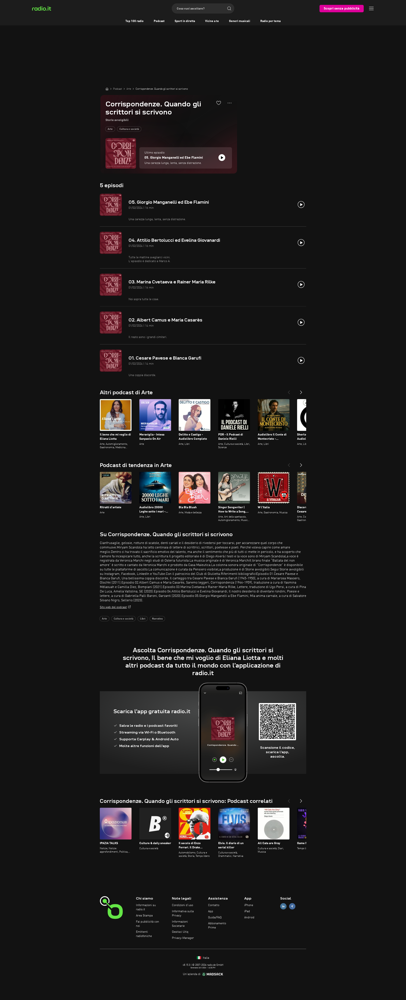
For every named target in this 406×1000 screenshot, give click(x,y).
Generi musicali (239, 21)
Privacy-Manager (183, 938)
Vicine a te (212, 21)
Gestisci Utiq (180, 931)
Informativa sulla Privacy (183, 913)
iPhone (248, 905)
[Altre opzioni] (229, 103)
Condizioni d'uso (182, 905)
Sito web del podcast (113, 607)
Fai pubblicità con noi (147, 923)
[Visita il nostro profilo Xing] (292, 906)
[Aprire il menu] (371, 8)
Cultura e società (129, 129)
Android (249, 917)
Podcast (159, 21)
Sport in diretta (185, 21)
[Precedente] (289, 391)
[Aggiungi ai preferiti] (218, 102)
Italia (205, 957)
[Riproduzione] (221, 157)
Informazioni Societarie (180, 923)
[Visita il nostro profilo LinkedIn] (283, 906)
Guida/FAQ (215, 917)
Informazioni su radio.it (146, 907)
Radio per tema (270, 21)
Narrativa (157, 619)
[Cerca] (229, 8)
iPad (247, 911)
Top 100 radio (134, 21)
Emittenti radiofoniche (144, 934)
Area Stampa (144, 915)
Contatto (213, 905)
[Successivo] (301, 391)
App (210, 911)
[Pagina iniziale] (107, 89)
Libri (142, 619)
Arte (110, 129)
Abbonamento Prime (217, 925)
